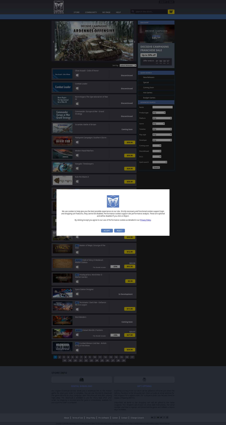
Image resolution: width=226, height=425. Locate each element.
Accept (107, 230)
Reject (119, 230)
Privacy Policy (145, 220)
